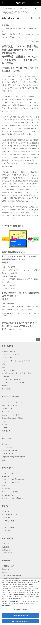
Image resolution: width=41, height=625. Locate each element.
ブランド (5, 421)
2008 (2, 9)
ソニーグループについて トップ (12, 402)
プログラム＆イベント (9, 453)
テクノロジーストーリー (9, 450)
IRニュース (5, 569)
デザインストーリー (8, 518)
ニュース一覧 (6, 530)
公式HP (12, 259)
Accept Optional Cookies (20, 621)
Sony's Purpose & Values (10, 405)
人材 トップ (5, 544)
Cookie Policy (14, 601)
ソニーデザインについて (9, 514)
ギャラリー (5, 524)
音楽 (3, 364)
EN (39, 9)
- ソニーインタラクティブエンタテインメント (17, 361)
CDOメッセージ (7, 447)
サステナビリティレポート (10, 482)
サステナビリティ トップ (10, 473)
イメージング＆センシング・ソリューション (16, 382)
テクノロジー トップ (8, 444)
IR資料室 (4, 572)
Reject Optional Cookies (20, 615)
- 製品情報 (6, 376)
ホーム (2, 8)
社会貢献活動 (6, 488)
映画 (3, 367)
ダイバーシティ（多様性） (10, 492)
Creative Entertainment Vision (12, 418)
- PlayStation (7, 358)
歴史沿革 (5, 424)
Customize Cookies (20, 610)
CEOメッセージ (7, 408)
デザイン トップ (7, 511)
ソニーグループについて (11, 8)
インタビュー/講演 (8, 521)
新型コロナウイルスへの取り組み (12, 498)
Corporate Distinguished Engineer (13, 457)
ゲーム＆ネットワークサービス (11, 354)
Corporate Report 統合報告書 (11, 575)
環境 (3, 485)
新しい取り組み (7, 389)
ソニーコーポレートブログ (10, 415)
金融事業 (5, 386)
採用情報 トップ (7, 547)
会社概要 (5, 427)
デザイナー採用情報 (8, 527)
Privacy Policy (6, 605)
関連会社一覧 (6, 431)
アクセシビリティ (7, 495)
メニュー (34, 18)
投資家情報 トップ (8, 566)
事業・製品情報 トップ (9, 351)
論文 (3, 460)
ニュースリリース (23, 8)
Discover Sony (7, 552)
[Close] (38, 581)
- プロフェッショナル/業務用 (12, 379)
